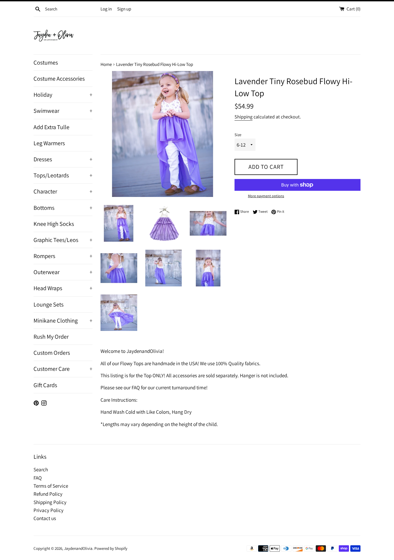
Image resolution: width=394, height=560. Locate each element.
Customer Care (63, 368)
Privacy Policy (49, 510)
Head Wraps (63, 288)
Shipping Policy (50, 502)
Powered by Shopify (110, 548)
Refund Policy (48, 494)
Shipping (243, 117)
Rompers (63, 256)
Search (41, 469)
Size (238, 134)
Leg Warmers (49, 143)
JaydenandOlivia (78, 548)
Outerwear (63, 272)
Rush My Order (51, 336)
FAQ (38, 478)
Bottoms (63, 207)
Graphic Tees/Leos (63, 240)
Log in (106, 9)
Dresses (63, 159)
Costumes (46, 62)
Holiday (63, 94)
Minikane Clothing (63, 320)
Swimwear (63, 110)
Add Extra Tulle (51, 127)
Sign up (124, 9)
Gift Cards (45, 385)
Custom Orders (52, 352)
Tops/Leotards (63, 175)
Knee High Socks (54, 223)
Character (63, 191)
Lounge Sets (49, 304)
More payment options (266, 195)
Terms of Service (51, 486)
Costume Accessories (59, 78)
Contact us (45, 518)
